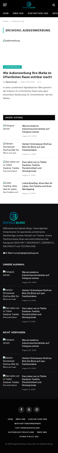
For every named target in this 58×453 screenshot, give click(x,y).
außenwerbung (12, 67)
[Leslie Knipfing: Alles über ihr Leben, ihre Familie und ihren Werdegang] (11, 187)
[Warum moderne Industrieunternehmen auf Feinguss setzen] (11, 129)
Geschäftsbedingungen (27, 423)
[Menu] (5, 4)
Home (5, 21)
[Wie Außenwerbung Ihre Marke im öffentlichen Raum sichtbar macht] (29, 54)
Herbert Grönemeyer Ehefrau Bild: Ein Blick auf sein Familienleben (37, 147)
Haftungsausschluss (27, 428)
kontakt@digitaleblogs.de (26, 253)
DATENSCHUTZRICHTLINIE (21, 432)
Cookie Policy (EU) (29, 437)
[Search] (53, 4)
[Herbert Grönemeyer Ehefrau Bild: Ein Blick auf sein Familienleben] (11, 148)
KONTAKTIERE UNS (38, 13)
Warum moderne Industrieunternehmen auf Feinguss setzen (36, 129)
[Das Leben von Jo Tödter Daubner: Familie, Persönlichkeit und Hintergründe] (11, 166)
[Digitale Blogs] (29, 5)
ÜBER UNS (18, 13)
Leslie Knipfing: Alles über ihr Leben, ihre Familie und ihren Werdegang (37, 186)
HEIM (6, 13)
